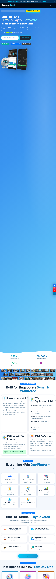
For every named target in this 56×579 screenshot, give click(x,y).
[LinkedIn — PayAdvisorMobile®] (54, 293)
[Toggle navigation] (53, 5)
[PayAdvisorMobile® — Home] (8, 5)
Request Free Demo (9, 37)
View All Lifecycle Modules (27, 556)
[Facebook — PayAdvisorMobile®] (54, 285)
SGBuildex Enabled (32, 10)
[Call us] (50, 5)
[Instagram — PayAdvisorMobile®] (54, 288)
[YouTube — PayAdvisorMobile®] (54, 291)
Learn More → (45, 1)
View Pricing (25, 37)
